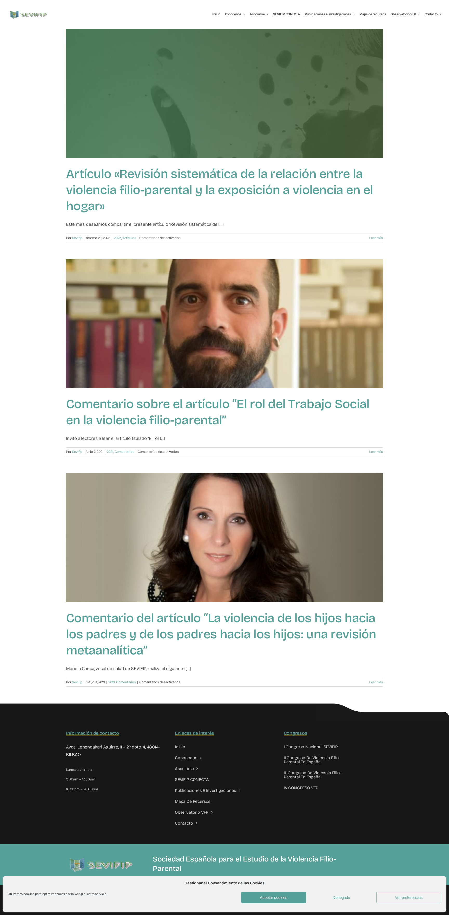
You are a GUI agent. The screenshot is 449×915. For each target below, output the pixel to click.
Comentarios (124, 452)
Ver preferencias (409, 897)
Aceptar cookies (273, 897)
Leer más (376, 238)
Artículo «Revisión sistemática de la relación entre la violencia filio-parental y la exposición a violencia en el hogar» (219, 190)
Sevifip (77, 238)
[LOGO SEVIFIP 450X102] (29, 12)
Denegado (341, 897)
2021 (110, 452)
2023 (117, 238)
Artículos (129, 238)
